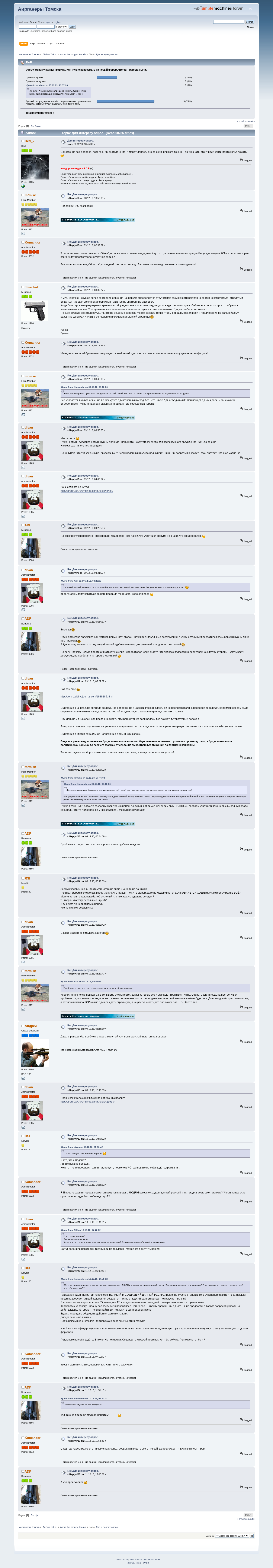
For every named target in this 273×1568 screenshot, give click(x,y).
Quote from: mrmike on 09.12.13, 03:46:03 (83, 778)
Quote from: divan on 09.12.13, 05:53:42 (82, 1147)
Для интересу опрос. (80, 140)
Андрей (31, 1026)
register (57, 22)
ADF (28, 525)
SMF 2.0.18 (122, 1559)
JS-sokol (31, 287)
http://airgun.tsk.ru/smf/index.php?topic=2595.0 (88, 1101)
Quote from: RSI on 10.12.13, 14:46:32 (81, 1230)
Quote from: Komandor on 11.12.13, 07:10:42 (84, 1398)
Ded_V (30, 141)
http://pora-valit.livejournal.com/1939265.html (87, 696)
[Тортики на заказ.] (23, 187)
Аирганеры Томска (39, 9)
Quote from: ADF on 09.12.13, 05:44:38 (81, 981)
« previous (242, 121)
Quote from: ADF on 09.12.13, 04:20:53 (81, 581)
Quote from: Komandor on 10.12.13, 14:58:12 (84, 1279)
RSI (27, 878)
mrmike (30, 195)
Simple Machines (151, 1559)
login (48, 22)
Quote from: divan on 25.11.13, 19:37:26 (47, 85)
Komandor (33, 242)
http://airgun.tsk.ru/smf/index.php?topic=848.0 (87, 490)
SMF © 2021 (136, 1559)
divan (29, 427)
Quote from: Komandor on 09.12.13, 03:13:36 (84, 387)
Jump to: (210, 1536)
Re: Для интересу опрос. (83, 194)
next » (251, 121)
